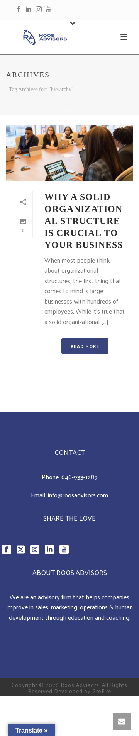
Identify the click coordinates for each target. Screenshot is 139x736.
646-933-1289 (79, 476)
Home (68, 110)
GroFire (101, 691)
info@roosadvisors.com (78, 494)
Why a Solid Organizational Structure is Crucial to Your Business (83, 221)
